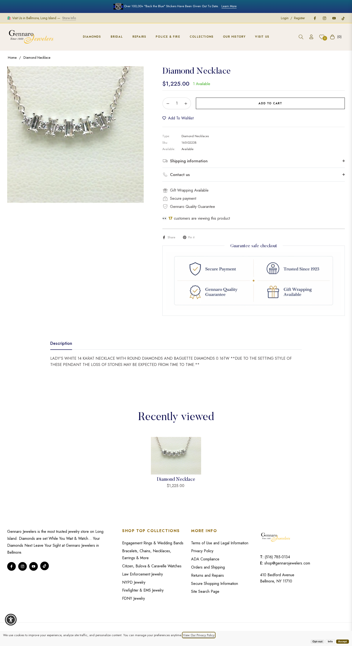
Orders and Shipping (208, 567)
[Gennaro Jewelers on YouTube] (334, 18)
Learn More (229, 6)
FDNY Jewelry (133, 598)
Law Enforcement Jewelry (142, 574)
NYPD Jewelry (133, 582)
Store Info (69, 18)
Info (330, 641)
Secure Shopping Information (214, 583)
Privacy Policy (202, 551)
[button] (301, 37)
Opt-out (317, 641)
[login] (311, 37)
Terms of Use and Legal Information (219, 543)
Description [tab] (61, 343)
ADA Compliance (205, 559)
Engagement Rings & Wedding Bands (152, 543)
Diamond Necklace (176, 479)
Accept (342, 641)
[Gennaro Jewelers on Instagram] (324, 18)
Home (12, 57)
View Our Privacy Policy (199, 635)
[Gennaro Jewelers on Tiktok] (343, 18)
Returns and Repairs (207, 575)
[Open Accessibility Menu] (11, 620)
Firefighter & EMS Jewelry (143, 590)
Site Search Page (205, 591)
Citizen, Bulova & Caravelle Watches (152, 566)
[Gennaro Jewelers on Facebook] (315, 18)
